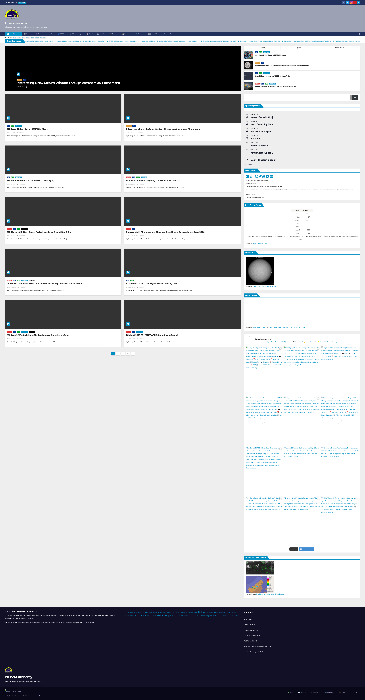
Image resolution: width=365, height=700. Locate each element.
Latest (263, 48)
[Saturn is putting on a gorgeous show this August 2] (339, 421)
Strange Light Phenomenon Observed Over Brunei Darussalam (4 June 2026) (165, 232)
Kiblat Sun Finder (270, 286)
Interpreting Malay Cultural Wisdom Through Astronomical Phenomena (68, 83)
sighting (198, 615)
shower (194, 615)
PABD (260, 52)
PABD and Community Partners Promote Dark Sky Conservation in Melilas (44, 283)
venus (237, 616)
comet (154, 612)
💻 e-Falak (101, 34)
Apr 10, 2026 (131, 338)
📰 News (27, 34)
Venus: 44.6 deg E (259, 145)
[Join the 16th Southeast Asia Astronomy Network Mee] (339, 471)
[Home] (8, 34)
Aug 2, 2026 (11, 132)
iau (204, 612)
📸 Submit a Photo (329, 692)
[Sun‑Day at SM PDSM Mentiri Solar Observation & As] (264, 471)
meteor (233, 612)
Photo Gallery (266, 52)
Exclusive (257, 83)
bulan (150, 612)
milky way (136, 615)
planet (181, 615)
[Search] (355, 97)
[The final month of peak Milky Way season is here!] (264, 421)
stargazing (208, 616)
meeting (228, 612)
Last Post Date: (248, 652)
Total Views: (248, 641)
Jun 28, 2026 (11, 184)
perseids (176, 615)
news (23, 37)
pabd (14, 37)
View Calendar (248, 164)
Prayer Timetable (257, 243)
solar (203, 616)
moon (19, 37)
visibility (182, 618)
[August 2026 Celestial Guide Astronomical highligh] (302, 471)
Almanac (255, 286)
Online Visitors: (249, 619)
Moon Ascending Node (261, 124)
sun (214, 616)
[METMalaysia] (260, 584)
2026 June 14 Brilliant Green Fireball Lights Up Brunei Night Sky (39, 232)
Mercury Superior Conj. (261, 117)
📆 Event (90, 34)
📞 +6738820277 (315, 692)
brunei (37, 37)
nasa (148, 615)
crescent (168, 612)
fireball (191, 612)
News (24, 79)
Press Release (340, 48)
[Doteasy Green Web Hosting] (13, 691)
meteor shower (129, 615)
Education (19, 79)
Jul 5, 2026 (21, 87)
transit (228, 615)
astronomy (139, 612)
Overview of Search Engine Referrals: (256, 646)
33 (128, 353)
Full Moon (255, 138)
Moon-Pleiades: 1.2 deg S (262, 159)
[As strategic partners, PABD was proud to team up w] (302, 370)
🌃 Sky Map (140, 34)
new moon (42, 37)
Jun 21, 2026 (131, 184)
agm (129, 612)
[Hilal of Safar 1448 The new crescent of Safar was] (339, 521)
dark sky (175, 612)
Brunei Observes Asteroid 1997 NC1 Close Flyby (30, 180)
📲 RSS (355, 692)
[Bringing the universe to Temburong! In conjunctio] (302, 421)
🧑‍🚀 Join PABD (153, 34)
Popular (300, 48)
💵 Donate (290, 692)
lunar (32, 37)
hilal (200, 612)
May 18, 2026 (12, 287)
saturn (190, 615)
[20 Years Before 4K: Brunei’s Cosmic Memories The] (302, 521)
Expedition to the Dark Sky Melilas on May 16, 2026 (151, 283)
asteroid (133, 612)
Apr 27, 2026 (131, 287)
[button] (359, 34)
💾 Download (127, 34)
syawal (224, 615)
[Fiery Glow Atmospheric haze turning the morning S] (339, 370)
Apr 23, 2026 (11, 338)
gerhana (195, 612)
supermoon (219, 615)
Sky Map (261, 286)
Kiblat (265, 243)
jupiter (211, 612)
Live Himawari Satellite (263, 594)
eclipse (27, 37)
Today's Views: (249, 624)
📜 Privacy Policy (343, 692)
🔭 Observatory (75, 34)
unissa (232, 615)
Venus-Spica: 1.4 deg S (261, 152)
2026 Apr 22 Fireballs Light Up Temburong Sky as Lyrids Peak (38, 335)
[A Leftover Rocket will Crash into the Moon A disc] (264, 521)
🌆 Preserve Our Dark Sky (45, 34)
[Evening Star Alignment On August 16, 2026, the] (264, 370)
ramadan (185, 615)
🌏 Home (16, 34)
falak (187, 612)
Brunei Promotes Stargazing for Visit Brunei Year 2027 (153, 180)
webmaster (31, 87)
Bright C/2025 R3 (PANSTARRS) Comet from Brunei (152, 335)
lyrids (220, 612)
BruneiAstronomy (16, 23)
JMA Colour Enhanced (278, 594)
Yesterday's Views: (250, 630)
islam (207, 612)
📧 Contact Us (302, 692)
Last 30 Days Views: (250, 635)
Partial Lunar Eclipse (260, 131)
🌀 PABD (61, 34)
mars (224, 612)
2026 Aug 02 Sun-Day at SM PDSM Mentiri (28, 129)
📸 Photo (113, 34)
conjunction (161, 612)
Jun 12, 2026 (131, 235)
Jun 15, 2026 (11, 235)
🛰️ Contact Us (166, 34)
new (151, 615)
